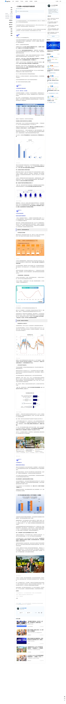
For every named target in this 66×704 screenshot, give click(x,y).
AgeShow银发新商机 (30, 626)
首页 (13, 1)
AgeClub (20, 603)
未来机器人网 (29, 660)
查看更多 (58, 39)
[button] (65, 700)
